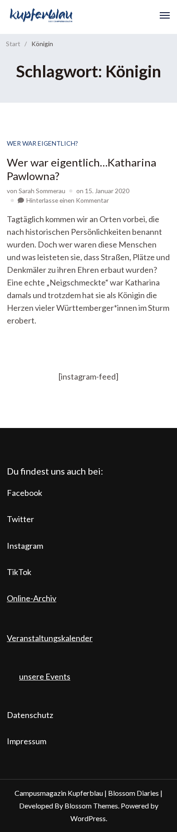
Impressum (26, 741)
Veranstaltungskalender (50, 638)
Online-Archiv (31, 598)
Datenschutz (30, 715)
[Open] (164, 15)
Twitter (20, 519)
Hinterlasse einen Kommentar (67, 200)
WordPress (88, 818)
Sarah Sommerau (42, 191)
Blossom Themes (91, 805)
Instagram (25, 546)
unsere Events (44, 676)
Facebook (24, 493)
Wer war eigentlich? (42, 143)
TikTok (19, 572)
